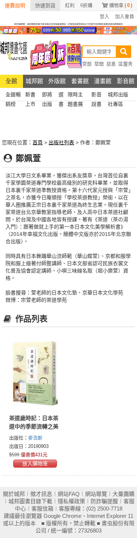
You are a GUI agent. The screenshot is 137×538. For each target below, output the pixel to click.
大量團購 (123, 494)
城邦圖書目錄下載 (30, 501)
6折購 (86, 5)
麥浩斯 (35, 438)
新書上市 (30, 95)
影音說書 (96, 95)
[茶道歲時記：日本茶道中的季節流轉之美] (35, 373)
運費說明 (15, 5)
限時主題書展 (75, 95)
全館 (11, 81)
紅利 (70, 5)
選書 (61, 95)
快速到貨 (45, 5)
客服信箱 (42, 508)
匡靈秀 (125, 64)
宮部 (87, 64)
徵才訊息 (41, 494)
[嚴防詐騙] (68, 23)
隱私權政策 (71, 501)
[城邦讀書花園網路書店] (13, 54)
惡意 (111, 64)
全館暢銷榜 (13, 95)
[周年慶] (68, 30)
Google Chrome (62, 516)
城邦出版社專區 (118, 95)
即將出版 (47, 95)
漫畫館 (102, 81)
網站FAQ (69, 494)
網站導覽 (96, 494)
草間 (99, 64)
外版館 (57, 81)
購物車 (120, 5)
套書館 (80, 81)
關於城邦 (14, 494)
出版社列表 (61, 142)
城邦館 (34, 81)
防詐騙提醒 (104, 501)
